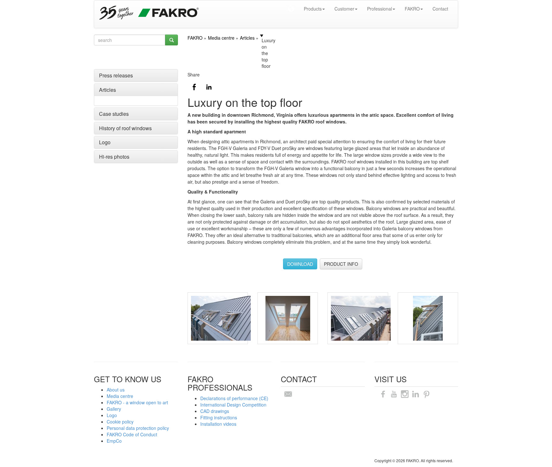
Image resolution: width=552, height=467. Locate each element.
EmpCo (114, 441)
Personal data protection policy (138, 428)
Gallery (114, 409)
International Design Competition (233, 404)
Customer (344, 8)
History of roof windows (125, 128)
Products (313, 8)
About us (116, 389)
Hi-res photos (114, 156)
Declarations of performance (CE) (234, 398)
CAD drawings (214, 411)
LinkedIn (209, 87)
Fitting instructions (218, 417)
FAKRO (412, 8)
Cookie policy (120, 421)
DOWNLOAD (300, 264)
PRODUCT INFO (341, 264)
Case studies (114, 113)
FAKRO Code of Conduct (132, 434)
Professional (379, 8)
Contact (440, 8)
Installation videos (218, 424)
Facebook (194, 87)
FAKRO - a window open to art (137, 402)
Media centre (120, 396)
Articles (107, 89)
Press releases (116, 75)
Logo (105, 142)
